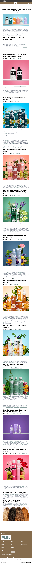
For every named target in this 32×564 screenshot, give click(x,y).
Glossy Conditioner (12, 362)
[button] (2, 3)
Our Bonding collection (23, 267)
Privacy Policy (7, 555)
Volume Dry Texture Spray (16, 187)
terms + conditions (24, 544)
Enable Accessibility (4, 1)
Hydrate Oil (12, 147)
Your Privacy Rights (3, 562)
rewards (2, 547)
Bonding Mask (21, 273)
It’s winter (5, 133)
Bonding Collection (16, 239)
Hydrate (18, 45)
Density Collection (16, 195)
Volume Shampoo (10, 182)
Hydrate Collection (16, 101)
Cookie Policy (14, 560)
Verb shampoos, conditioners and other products (12, 494)
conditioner (18, 33)
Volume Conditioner (23, 182)
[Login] (29, 3)
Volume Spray (22, 185)
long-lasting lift (19, 186)
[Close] (31, 559)
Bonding (20, 48)
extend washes (11, 446)
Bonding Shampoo (7, 272)
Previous (4, 529)
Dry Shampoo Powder (22, 486)
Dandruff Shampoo (19, 51)
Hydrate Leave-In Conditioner (13, 146)
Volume (18, 46)
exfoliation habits (8, 408)
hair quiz (2, 544)
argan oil (12, 143)
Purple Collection (16, 413)
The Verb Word (16, 7)
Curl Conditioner (18, 317)
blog (2, 542)
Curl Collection (15, 284)
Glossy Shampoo (5, 362)
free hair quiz (11, 504)
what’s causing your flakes (9, 407)
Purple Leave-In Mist (18, 446)
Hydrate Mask (5, 146)
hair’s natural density (13, 231)
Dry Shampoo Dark (21, 483)
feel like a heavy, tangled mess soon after (20, 86)
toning (21, 443)
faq (11, 544)
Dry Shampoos (22, 453)
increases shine (7, 318)
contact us (12, 542)
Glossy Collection (16, 329)
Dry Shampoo (18, 52)
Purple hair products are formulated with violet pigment (11, 441)
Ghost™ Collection (16, 58)
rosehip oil (8, 361)
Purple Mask (23, 444)
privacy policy (23, 542)
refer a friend (3, 549)
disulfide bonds (20, 272)
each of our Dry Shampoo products (11, 489)
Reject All (28, 562)
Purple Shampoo (13, 442)
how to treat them (16, 407)
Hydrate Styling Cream (18, 147)
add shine (11, 95)
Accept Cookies (23, 562)
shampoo (14, 33)
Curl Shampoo (7, 316)
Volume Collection (16, 153)
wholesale (12, 549)
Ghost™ (25, 44)
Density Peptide (25, 47)
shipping (12, 547)
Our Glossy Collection (24, 357)
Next (28, 529)
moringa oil (5, 91)
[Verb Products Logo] (15, 3)
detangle (9, 138)
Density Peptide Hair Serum (23, 232)
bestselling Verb (7, 140)
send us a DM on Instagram (23, 504)
